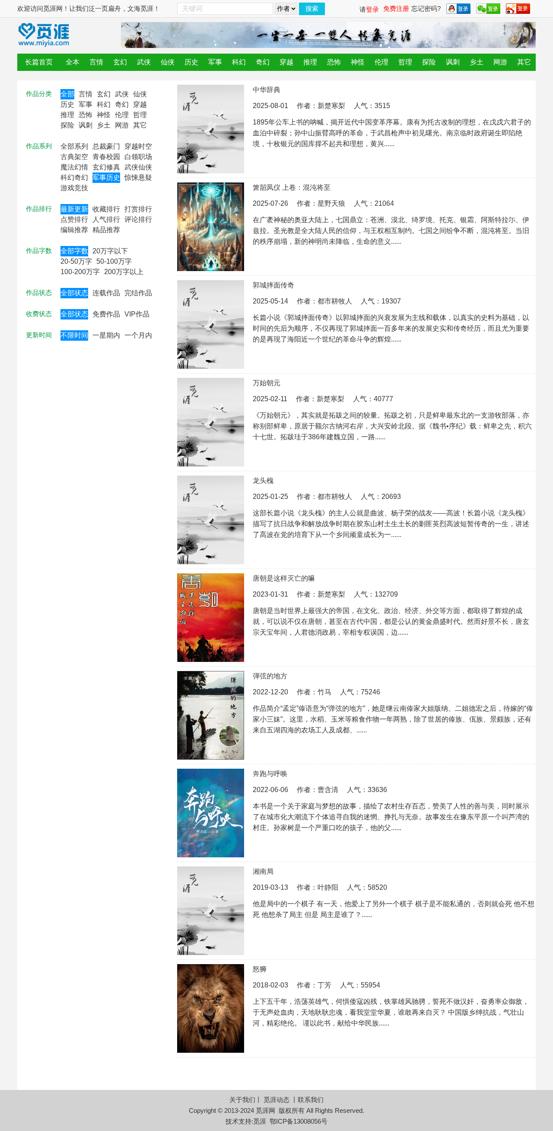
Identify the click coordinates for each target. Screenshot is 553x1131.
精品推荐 (106, 229)
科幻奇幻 (74, 177)
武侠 (144, 62)
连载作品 (106, 293)
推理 (310, 62)
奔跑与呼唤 (270, 773)
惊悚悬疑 (138, 177)
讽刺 (453, 62)
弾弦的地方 (270, 676)
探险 (429, 62)
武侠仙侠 (138, 167)
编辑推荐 (74, 229)
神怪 (358, 62)
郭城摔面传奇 (273, 285)
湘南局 (263, 871)
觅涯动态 (276, 1099)
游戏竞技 (74, 188)
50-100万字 (114, 261)
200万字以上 (123, 271)
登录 (372, 9)
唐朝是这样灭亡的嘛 (284, 578)
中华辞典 (266, 89)
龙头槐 (263, 480)
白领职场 (138, 156)
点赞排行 (74, 219)
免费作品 (106, 314)
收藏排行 (106, 209)
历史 (191, 62)
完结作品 (138, 293)
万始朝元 (266, 383)
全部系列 (74, 146)
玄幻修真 (106, 167)
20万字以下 (110, 251)
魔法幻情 (74, 167)
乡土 (476, 62)
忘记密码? (426, 8)
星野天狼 (331, 203)
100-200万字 (80, 271)
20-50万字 (76, 261)
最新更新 (74, 209)
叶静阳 (328, 887)
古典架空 (74, 156)
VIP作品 (136, 314)
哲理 (405, 62)
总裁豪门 (106, 146)
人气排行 (106, 219)
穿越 (286, 62)
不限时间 (74, 335)
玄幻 (120, 62)
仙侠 (168, 62)
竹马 (324, 692)
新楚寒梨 (331, 105)
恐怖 (334, 62)
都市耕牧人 (335, 301)
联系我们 (311, 1099)
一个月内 (138, 335)
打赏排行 (138, 209)
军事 (215, 62)
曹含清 (328, 789)
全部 (67, 94)
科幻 (239, 62)
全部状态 (74, 293)
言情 (96, 62)
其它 (524, 62)
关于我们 (242, 1099)
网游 (500, 62)
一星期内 (106, 335)
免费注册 (396, 8)
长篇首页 (39, 62)
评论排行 (138, 219)
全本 (72, 62)
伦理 (381, 62)
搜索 (311, 8)
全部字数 (74, 251)
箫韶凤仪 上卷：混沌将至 (292, 187)
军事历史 (106, 177)
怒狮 (260, 969)
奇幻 (263, 62)
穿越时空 (138, 146)
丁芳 (324, 985)
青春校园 (106, 156)
